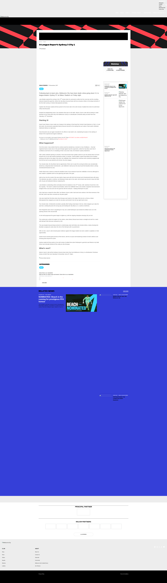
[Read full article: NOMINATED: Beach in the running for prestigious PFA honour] (123, 86)
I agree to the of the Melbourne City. (52, 278)
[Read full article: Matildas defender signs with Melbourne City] (123, 94)
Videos (122, 12)
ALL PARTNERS (83, 534)
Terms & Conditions (124, 573)
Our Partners (147, 12)
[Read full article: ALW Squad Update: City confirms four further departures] (123, 149)
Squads (3, 560)
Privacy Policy (50, 278)
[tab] (110, 69)
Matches (4, 563)
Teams (127, 12)
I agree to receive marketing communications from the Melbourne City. (57, 279)
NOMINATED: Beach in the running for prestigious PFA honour (110, 87)
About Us (37, 551)
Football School (136, 12)
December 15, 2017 (62, 139)
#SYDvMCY (72, 137)
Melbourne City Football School (41, 563)
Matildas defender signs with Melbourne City (120, 297)
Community (37, 560)
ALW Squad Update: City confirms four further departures (110, 149)
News (117, 12)
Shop (3, 551)
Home (40, 41)
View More (125, 291)
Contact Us (37, 554)
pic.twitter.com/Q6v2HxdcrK (81, 137)
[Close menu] (163, 579)
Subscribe (44, 282)
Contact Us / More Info (159, 12)
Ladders (3, 565)
